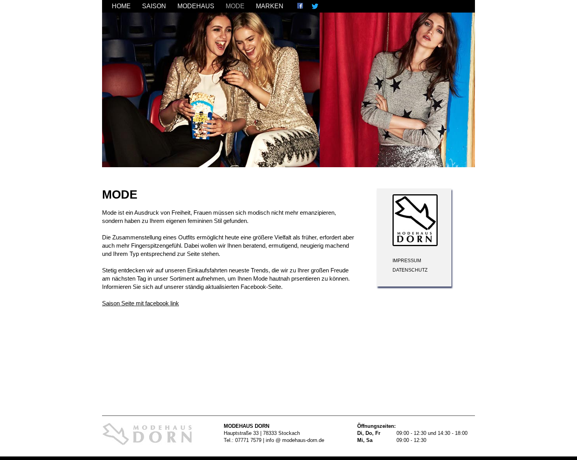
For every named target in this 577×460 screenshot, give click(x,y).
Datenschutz (410, 270)
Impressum (407, 260)
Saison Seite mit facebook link (140, 303)
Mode (235, 6)
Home (121, 6)
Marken (269, 6)
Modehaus (195, 6)
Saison (154, 6)
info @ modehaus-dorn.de (295, 440)
